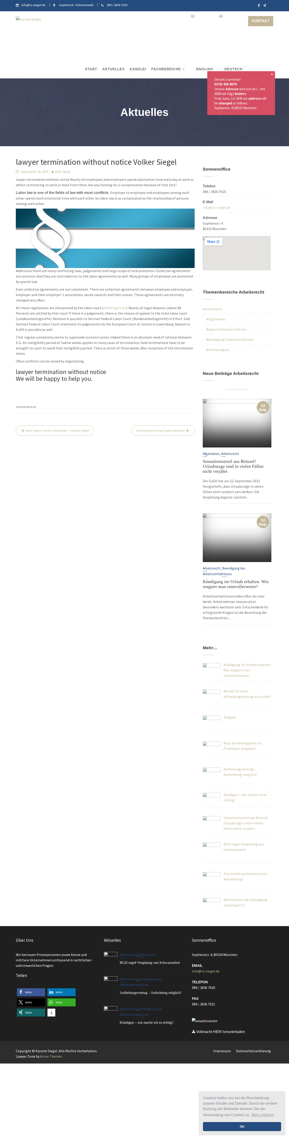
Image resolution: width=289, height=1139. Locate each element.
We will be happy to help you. (54, 378)
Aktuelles (113, 69)
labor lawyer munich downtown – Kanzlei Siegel (57, 430)
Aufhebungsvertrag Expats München (160, 430)
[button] (31, 992)
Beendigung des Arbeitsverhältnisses (141, 1012)
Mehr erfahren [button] (263, 1115)
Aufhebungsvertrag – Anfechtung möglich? (151, 993)
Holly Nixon (62, 171)
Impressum (222, 1051)
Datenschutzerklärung (253, 1051)
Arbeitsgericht (114, 308)
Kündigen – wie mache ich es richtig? (146, 1023)
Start (91, 69)
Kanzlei (138, 69)
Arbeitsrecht (212, 309)
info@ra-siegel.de (216, 207)
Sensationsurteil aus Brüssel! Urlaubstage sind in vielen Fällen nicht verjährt (233, 466)
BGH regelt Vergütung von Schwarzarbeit (150, 963)
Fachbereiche (166, 69)
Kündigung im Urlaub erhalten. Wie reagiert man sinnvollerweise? (236, 584)
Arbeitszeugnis (217, 349)
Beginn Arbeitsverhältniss (226, 329)
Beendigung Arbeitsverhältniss (230, 339)
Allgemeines (216, 319)
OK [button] (242, 1126)
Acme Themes (51, 1056)
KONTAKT (261, 21)
